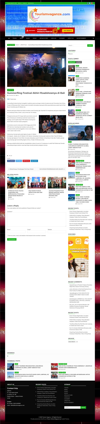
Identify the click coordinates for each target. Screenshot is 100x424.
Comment (10, 211)
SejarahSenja (73, 285)
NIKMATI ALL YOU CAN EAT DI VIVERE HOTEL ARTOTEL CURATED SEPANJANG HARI (81, 300)
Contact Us (25, 3)
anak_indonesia (73, 289)
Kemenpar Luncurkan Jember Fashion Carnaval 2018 (83, 103)
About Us (19, 3)
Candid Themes (65, 419)
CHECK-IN (53, 38)
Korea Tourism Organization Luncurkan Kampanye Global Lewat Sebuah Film (78, 145)
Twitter (89, 3)
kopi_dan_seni (73, 304)
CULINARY (62, 38)
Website (50, 229)
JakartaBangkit (73, 293)
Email (29, 229)
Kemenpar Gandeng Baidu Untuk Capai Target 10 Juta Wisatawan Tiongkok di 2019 (84, 81)
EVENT (28, 38)
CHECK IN (78, 160)
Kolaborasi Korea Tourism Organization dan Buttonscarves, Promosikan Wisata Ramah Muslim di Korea (16, 194)
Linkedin (35, 160)
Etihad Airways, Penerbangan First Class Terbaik (21, 169)
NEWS (21, 38)
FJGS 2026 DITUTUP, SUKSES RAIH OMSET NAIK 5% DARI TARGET (79, 295)
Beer (10, 155)
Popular (72, 62)
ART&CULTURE (44, 38)
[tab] (72, 62)
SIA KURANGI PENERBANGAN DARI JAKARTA (51, 169)
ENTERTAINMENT (81, 38)
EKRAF (35, 38)
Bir (11, 155)
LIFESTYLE (71, 38)
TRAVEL (15, 38)
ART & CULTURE (79, 99)
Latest (78, 62)
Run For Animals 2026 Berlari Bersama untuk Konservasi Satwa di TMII (84, 188)
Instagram (92, 3)
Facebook (87, 3)
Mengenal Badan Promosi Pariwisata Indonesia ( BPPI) (82, 69)
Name (9, 229)
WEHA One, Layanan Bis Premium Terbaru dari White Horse (83, 93)
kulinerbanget (73, 298)
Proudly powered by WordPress (38, 419)
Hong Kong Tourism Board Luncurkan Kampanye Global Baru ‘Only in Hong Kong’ (46, 405)
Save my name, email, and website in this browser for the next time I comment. (27, 235)
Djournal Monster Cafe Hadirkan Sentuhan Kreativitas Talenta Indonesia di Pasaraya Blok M (79, 306)
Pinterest (26, 160)
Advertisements (31, 3)
